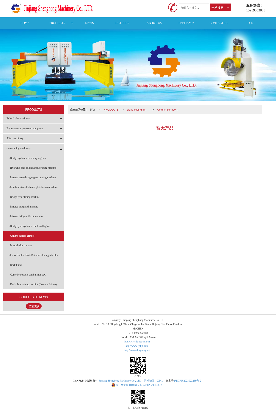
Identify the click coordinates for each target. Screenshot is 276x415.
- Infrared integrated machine (23, 206)
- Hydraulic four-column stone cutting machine (32, 167)
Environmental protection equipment (24, 128)
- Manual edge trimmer (20, 245)
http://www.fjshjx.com (136, 345)
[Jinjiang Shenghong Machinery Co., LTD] (54, 8)
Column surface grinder (168, 109)
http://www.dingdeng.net (137, 350)
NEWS (89, 23)
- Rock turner (15, 264)
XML (160, 380)
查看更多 (34, 306)
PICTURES (122, 23)
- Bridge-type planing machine (24, 196)
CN (251, 23)
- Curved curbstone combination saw (27, 274)
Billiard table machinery (18, 118)
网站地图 (149, 380)
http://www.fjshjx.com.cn (137, 341)
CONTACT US (219, 23)
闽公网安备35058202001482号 (139, 384)
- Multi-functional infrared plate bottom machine (33, 187)
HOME (24, 23)
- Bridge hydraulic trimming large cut (27, 158)
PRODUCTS (57, 23)
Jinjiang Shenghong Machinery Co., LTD (120, 380)
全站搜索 (218, 7)
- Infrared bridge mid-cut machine (26, 216)
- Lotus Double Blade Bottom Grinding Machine (33, 255)
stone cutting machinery (138, 109)
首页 (92, 109)
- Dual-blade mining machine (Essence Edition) (33, 284)
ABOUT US (154, 23)
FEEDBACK (186, 23)
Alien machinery (14, 138)
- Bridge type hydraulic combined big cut (29, 226)
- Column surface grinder (21, 235)
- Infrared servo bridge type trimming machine (32, 177)
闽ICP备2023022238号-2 (187, 380)
